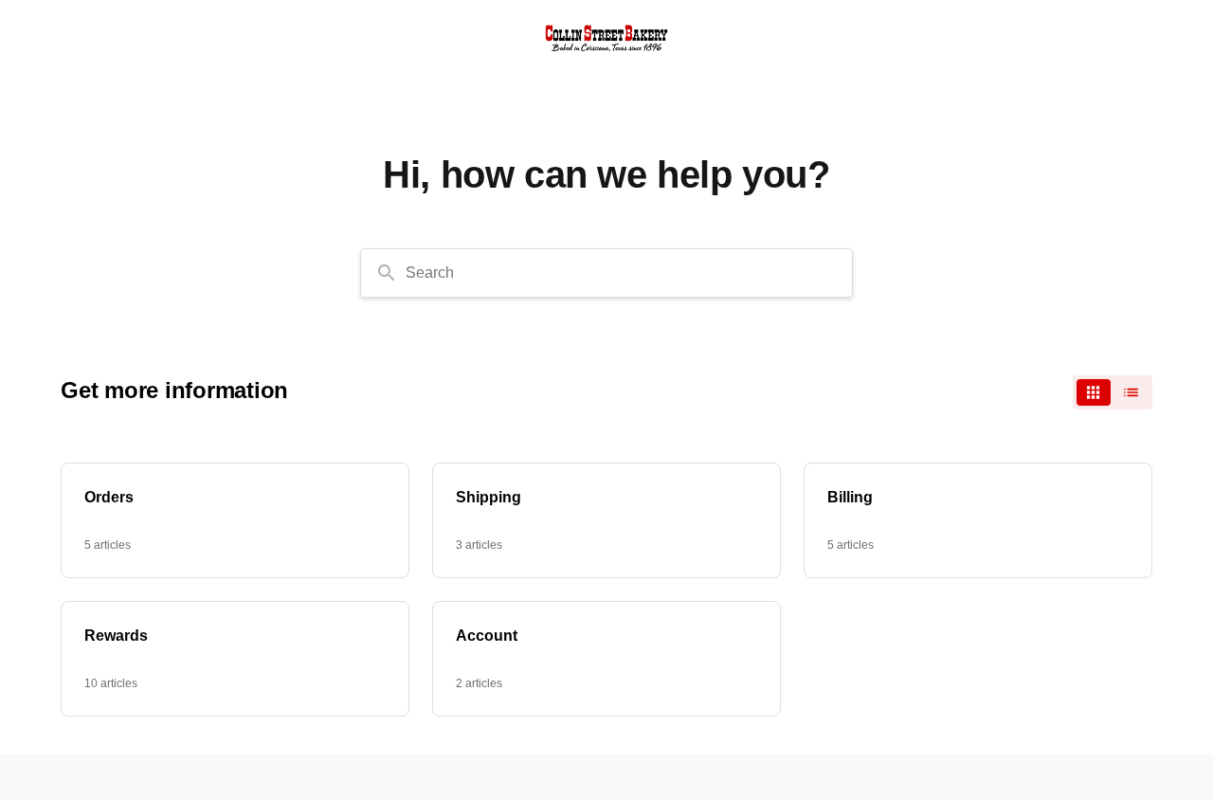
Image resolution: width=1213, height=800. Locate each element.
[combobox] (606, 273)
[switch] (1112, 392)
